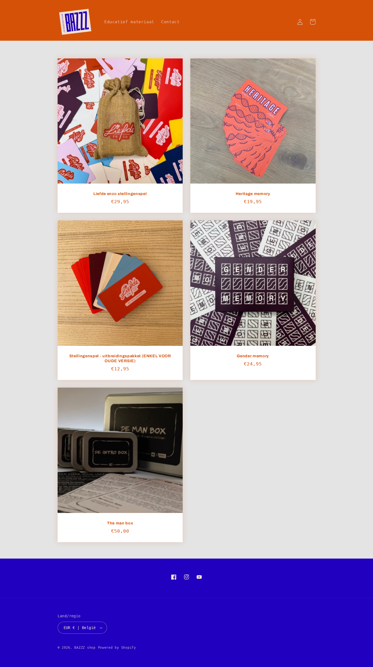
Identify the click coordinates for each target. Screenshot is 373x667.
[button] (312, 22)
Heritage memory (253, 193)
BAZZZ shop (84, 648)
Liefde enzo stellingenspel (120, 193)
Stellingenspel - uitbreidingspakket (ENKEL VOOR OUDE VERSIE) (120, 358)
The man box (120, 523)
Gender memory (253, 356)
